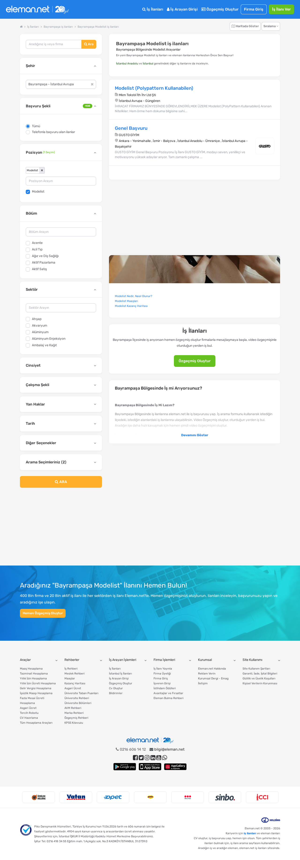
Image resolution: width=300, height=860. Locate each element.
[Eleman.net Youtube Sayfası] (158, 757)
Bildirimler (116, 693)
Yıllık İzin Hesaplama (33, 678)
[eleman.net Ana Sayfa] (21, 26)
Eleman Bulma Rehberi (169, 698)
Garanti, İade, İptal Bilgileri (260, 673)
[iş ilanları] (37, 9)
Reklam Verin (206, 673)
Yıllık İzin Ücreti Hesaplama (38, 683)
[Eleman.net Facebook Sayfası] (135, 757)
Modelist (38, 192)
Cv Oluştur (116, 688)
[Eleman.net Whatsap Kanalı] (164, 757)
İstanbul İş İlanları (120, 673)
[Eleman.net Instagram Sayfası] (147, 757)
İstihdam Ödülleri (165, 688)
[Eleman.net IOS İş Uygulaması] (150, 766)
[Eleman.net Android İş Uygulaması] (124, 766)
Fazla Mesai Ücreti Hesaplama (32, 700)
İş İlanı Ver (281, 9)
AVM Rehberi (72, 708)
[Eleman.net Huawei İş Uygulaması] (175, 766)
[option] (38, 797)
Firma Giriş (253, 9)
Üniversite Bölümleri (77, 703)
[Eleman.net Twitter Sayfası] (141, 757)
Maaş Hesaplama (31, 668)
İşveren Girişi (162, 683)
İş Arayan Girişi (183, 9)
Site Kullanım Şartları (256, 668)
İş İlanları (154, 9)
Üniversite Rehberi (76, 698)
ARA (62, 482)
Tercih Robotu (29, 713)
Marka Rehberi (74, 713)
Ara (90, 44)
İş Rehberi (71, 668)
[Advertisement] (61, 529)
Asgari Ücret (28, 708)
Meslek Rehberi (74, 673)
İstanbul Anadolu (127, 63)
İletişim (203, 683)
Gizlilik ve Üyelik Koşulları (259, 678)
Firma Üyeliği (162, 673)
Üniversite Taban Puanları (81, 693)
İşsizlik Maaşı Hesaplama (36, 693)
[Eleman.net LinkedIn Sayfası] (152, 757)
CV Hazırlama (29, 717)
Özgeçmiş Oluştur (222, 9)
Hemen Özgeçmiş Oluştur (43, 613)
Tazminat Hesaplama (34, 673)
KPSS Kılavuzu (73, 722)
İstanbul (148, 63)
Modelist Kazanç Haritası (131, 306)
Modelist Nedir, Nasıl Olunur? (133, 296)
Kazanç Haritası (74, 683)
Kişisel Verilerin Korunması (260, 683)
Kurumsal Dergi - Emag (213, 678)
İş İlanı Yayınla (163, 668)
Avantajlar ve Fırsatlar (168, 693)
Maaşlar (69, 678)
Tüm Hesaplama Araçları (36, 722)
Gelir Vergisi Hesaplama (35, 688)
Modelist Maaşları (126, 301)
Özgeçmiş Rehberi (76, 717)
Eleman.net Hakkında (212, 668)
